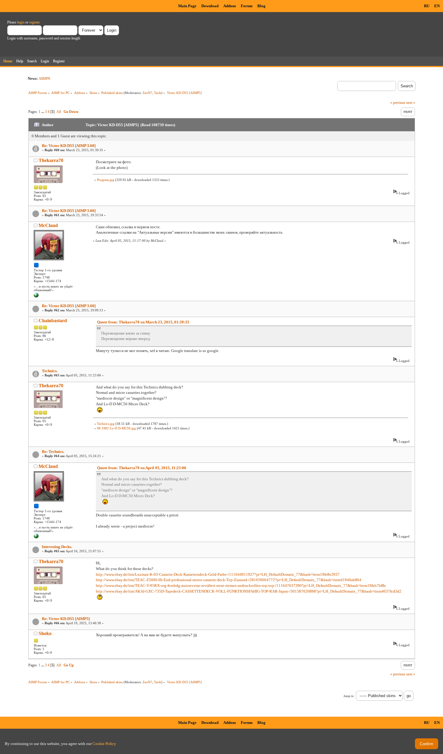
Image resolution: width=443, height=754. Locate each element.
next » (410, 103)
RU (426, 6)
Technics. (50, 371)
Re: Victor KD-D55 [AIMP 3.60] (69, 145)
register (34, 22)
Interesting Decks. (57, 546)
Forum (247, 6)
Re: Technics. (53, 451)
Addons (229, 6)
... (43, 112)
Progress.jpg (105, 180)
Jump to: (349, 696)
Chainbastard (53, 320)
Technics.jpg (106, 423)
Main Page (187, 6)
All (58, 112)
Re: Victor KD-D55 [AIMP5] (66, 618)
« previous (397, 103)
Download (209, 6)
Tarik (157, 93)
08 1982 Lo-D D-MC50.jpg (116, 428)
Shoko (45, 633)
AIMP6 (44, 78)
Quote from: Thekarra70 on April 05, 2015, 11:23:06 (141, 468)
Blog (261, 6)
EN (437, 6)
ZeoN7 (147, 93)
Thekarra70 (51, 160)
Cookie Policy (104, 743)
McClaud (48, 225)
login (20, 22)
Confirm (426, 744)
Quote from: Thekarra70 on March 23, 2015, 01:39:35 (143, 322)
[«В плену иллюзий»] (36, 296)
